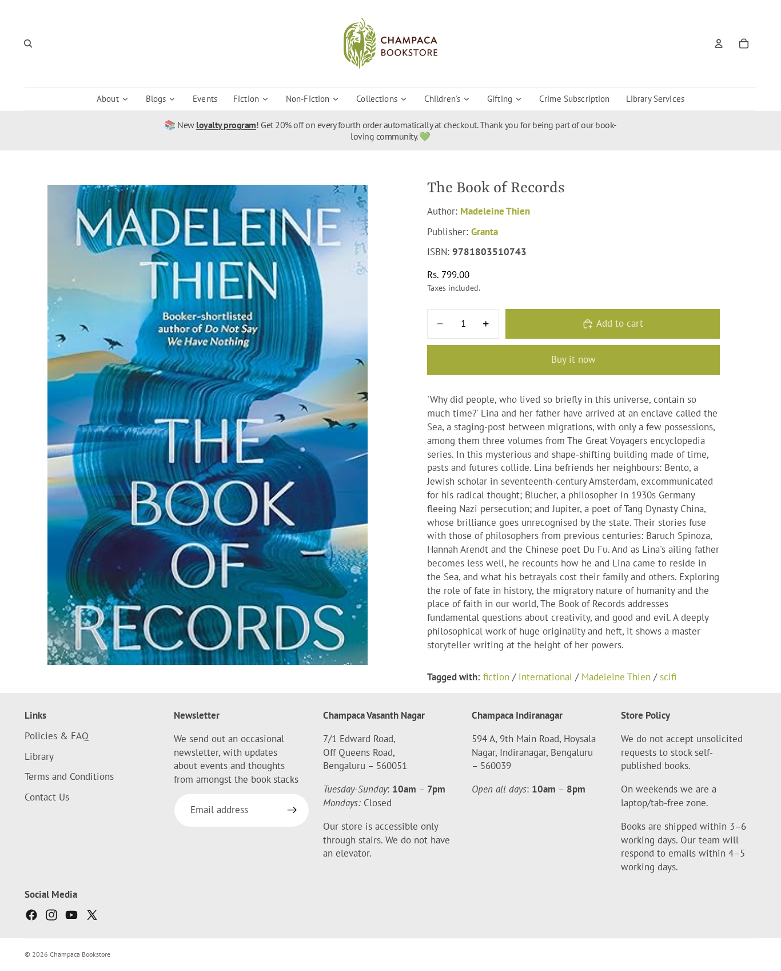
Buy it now (573, 359)
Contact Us (47, 797)
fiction (496, 677)
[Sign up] (292, 810)
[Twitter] (92, 915)
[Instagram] (51, 915)
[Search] (28, 43)
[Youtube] (71, 915)
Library (39, 756)
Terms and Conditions (69, 777)
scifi (668, 677)
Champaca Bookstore (80, 954)
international (545, 677)
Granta (484, 231)
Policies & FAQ (57, 736)
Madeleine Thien (495, 211)
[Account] (718, 43)
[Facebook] (31, 915)
